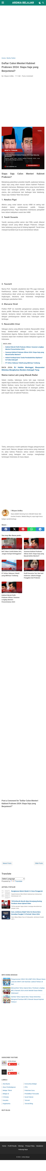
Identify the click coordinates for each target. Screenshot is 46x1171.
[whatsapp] (31, 529)
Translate (18, 881)
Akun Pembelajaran (9, 1087)
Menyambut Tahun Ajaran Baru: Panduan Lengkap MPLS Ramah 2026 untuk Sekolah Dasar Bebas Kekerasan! (28, 990)
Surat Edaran (29, 1097)
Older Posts (39, 863)
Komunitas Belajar (31, 1084)
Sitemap (21, 1146)
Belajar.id (6, 1094)
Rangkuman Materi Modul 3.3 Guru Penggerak (27, 891)
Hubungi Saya (23, 1149)
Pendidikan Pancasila (32, 1094)
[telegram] (40, 529)
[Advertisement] (23, 31)
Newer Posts (7, 863)
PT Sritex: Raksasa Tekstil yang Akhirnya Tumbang (22, 363)
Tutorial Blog (29, 1103)
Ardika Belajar (23, 2)
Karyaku (5, 1100)
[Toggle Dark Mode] (40, 2)
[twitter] (14, 529)
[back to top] (42, 1166)
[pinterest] (23, 529)
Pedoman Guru (30, 1090)
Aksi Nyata (6, 1084)
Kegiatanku (6, 1103)
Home (4, 1146)
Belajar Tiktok (7, 1090)
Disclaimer (39, 1146)
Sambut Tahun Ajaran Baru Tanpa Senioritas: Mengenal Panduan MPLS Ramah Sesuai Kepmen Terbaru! (27, 999)
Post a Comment (27, 76)
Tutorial (27, 1100)
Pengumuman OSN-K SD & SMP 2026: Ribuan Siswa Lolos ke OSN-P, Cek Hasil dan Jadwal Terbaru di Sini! (28, 981)
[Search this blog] (43, 2)
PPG (26, 1087)
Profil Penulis (12, 1146)
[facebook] (6, 529)
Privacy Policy (30, 1146)
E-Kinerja (6, 1097)
